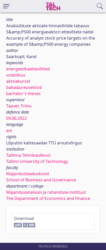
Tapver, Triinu (19, 106)
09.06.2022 (16, 118)
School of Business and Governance (41, 180)
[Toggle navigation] (6, 6)
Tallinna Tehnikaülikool (28, 155)
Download (24, 221)
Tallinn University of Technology (37, 161)
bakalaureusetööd (24, 87)
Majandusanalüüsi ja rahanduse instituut (46, 192)
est (9, 130)
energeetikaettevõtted (28, 69)
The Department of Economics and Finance (48, 198)
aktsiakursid (18, 81)
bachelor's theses (23, 93)
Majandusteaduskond (27, 174)
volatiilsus (15, 75)
